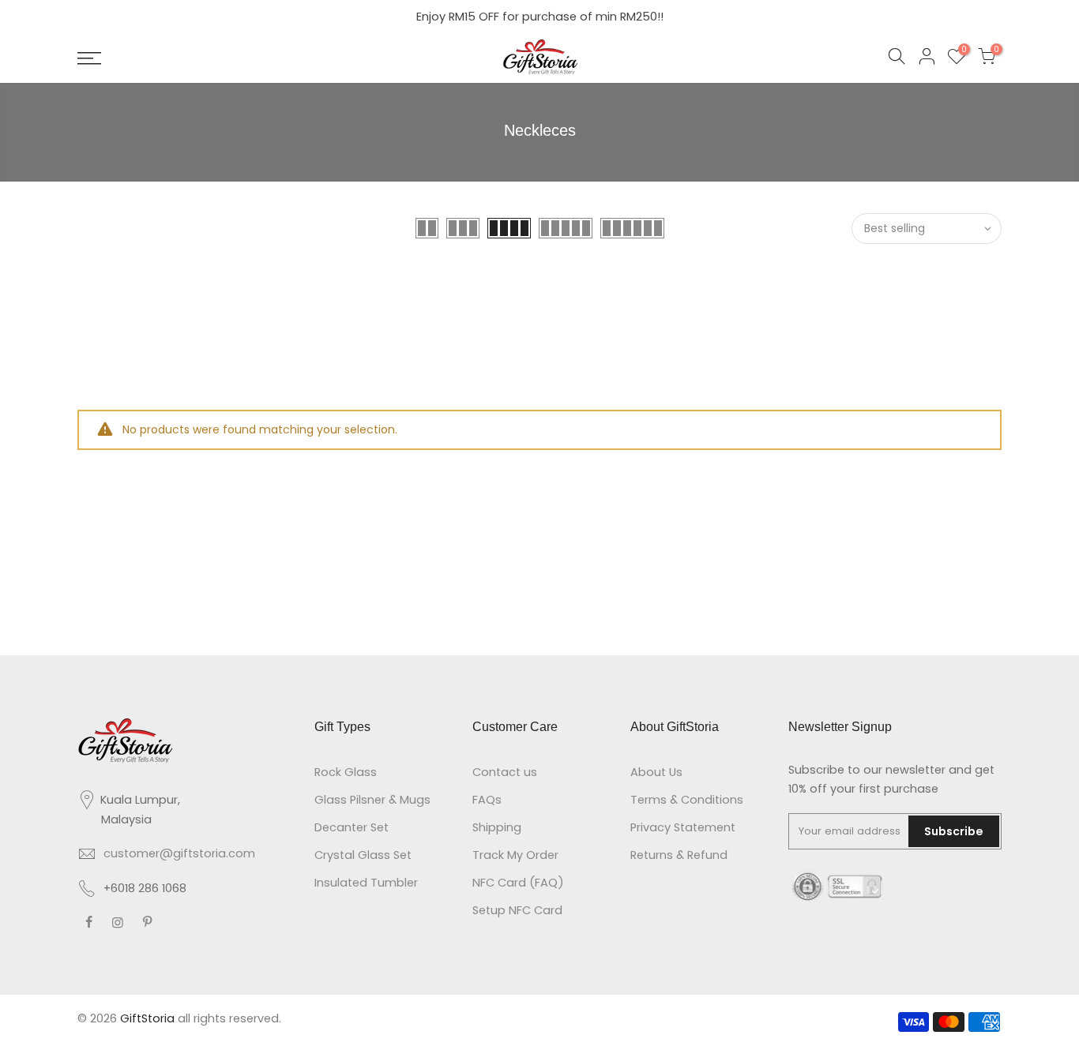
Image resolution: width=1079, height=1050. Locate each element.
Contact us (504, 772)
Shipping (496, 827)
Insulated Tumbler (366, 883)
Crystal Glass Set (363, 855)
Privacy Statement (682, 827)
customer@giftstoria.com (179, 853)
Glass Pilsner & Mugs (372, 800)
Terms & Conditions (686, 800)
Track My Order (515, 855)
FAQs (487, 800)
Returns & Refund (678, 855)
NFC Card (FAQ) (518, 883)
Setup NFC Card (517, 910)
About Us (656, 772)
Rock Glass (345, 772)
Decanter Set (351, 827)
